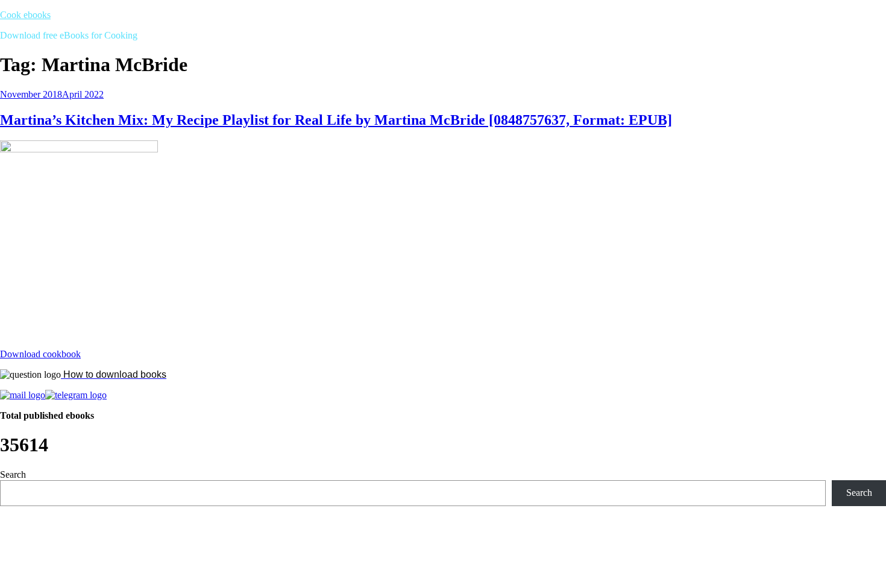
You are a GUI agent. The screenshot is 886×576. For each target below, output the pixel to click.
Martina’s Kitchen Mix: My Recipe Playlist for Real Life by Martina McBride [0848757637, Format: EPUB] (336, 120)
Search (13, 474)
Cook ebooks (25, 15)
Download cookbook (40, 354)
